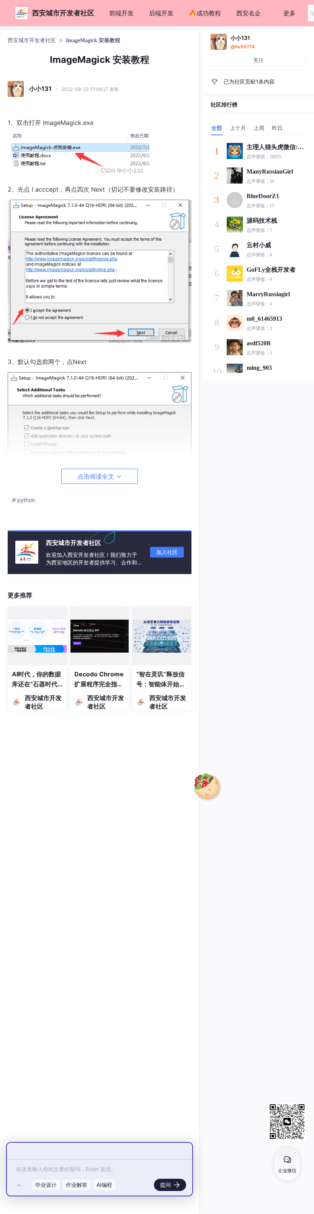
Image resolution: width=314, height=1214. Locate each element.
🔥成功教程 (205, 13)
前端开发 (121, 13)
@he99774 (243, 46)
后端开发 (161, 13)
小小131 (240, 37)
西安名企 (248, 13)
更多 (289, 13)
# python (23, 500)
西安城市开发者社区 (32, 40)
